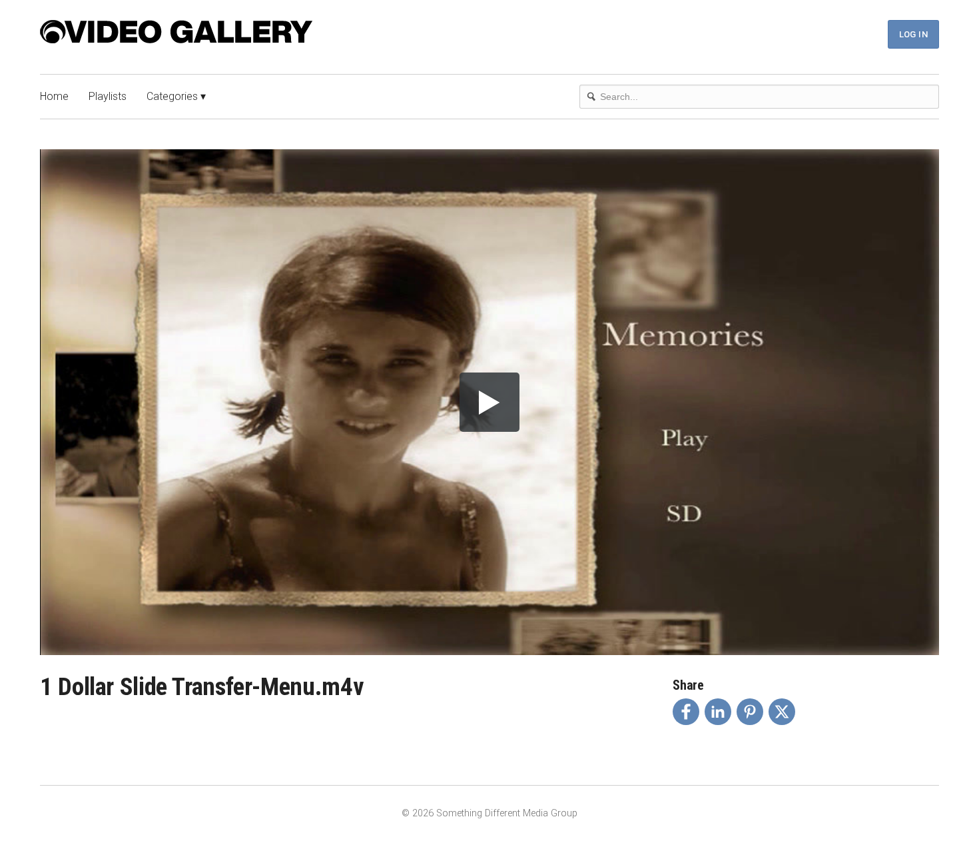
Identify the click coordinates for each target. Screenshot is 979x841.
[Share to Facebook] (686, 711)
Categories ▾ (176, 96)
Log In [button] (913, 34)
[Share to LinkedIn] (718, 711)
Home (54, 96)
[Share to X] (782, 711)
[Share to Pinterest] (750, 711)
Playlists (108, 96)
